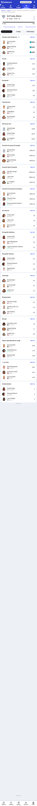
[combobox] (17, 18)
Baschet (3, 10)
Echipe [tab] (19, 31)
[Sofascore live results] (7, 2)
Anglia (8, 10)
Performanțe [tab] (30, 31)
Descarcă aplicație (26, 2)
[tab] (9, 27)
